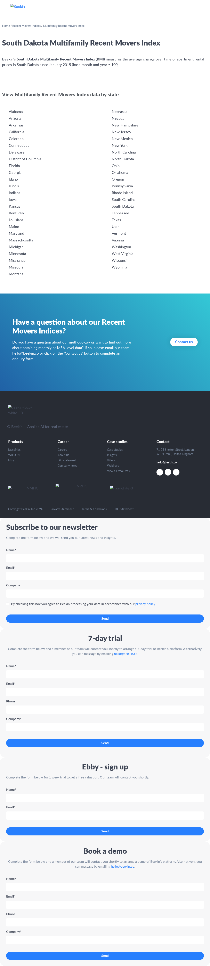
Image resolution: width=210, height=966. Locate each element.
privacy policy (145, 604)
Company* (13, 719)
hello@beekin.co (25, 353)
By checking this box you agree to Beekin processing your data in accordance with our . (83, 604)
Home (6, 26)
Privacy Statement (62, 509)
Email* (10, 567)
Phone (11, 701)
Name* (11, 550)
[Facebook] (176, 472)
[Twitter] (168, 472)
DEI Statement (124, 509)
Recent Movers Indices (26, 26)
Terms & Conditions (94, 509)
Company (13, 585)
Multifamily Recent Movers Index (63, 26)
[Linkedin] (159, 472)
